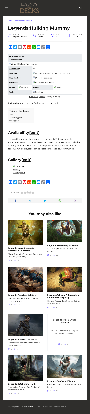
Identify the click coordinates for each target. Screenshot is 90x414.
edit (34, 132)
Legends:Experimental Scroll (22, 295)
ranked (61, 142)
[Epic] (36, 92)
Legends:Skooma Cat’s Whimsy (64, 321)
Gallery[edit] (14, 120)
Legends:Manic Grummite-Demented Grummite (21, 249)
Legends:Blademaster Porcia (22, 339)
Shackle (42, 97)
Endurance (39, 103)
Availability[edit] (15, 118)
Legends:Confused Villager (61, 381)
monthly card (38, 139)
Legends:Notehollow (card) (22, 384)
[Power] (23, 87)
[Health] (58, 87)
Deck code (14, 69)
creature (49, 103)
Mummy (19, 59)
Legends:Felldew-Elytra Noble (62, 245)
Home (10, 21)
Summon (33, 97)
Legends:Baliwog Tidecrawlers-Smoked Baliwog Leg (63, 296)
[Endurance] (38, 83)
